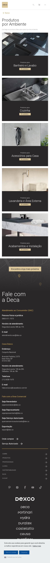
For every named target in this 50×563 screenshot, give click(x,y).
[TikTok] (40, 487)
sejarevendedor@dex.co (11, 405)
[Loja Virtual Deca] (39, 5)
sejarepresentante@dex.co (12, 413)
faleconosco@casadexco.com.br (14, 388)
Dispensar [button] (24, 552)
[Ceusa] (25, 535)
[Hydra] (25, 518)
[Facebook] (25, 487)
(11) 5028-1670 (8, 380)
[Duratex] (25, 524)
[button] (13, 557)
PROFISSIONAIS (7, 462)
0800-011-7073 (8, 319)
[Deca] (5, 5)
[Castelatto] (25, 529)
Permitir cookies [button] (11, 552)
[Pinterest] (9, 487)
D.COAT (5, 478)
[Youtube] (32, 487)
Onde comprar (8, 439)
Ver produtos (24, 69)
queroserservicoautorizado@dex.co (15, 421)
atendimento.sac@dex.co (11, 335)
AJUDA (4, 466)
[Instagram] (17, 487)
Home (7, 13)
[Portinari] (25, 513)
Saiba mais (37, 546)
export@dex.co (7, 430)
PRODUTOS (6, 458)
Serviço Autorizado (10, 444)
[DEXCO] (25, 499)
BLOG (4, 474)
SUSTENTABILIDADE (9, 470)
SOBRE (4, 454)
